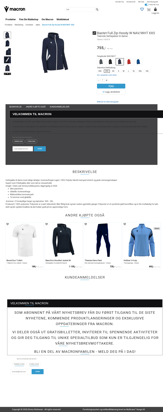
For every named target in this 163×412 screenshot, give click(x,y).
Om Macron (47, 19)
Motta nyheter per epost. (22, 137)
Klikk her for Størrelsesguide (107, 102)
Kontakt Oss (120, 2)
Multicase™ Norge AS (135, 409)
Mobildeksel (63, 19)
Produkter (11, 19)
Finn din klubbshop (28, 19)
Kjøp (111, 86)
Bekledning (19, 25)
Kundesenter (131, 2)
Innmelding (18, 141)
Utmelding (31, 141)
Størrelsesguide (152, 2)
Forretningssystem (91, 409)
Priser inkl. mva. (154, 4)
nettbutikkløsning (110, 409)
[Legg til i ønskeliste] (7, 224)
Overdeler (29, 25)
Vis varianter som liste (107, 75)
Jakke (37, 25)
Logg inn (155, 13)
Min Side (141, 2)
